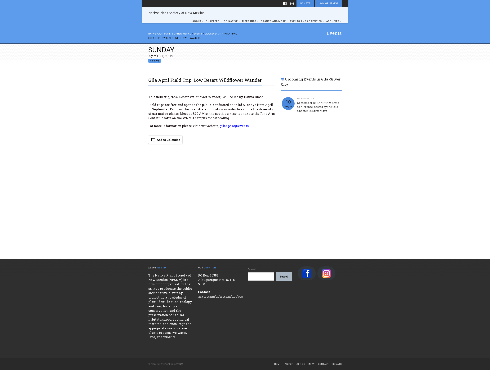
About (196, 21)
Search (252, 269)
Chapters (213, 21)
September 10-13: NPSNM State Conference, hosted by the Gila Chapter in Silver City (318, 107)
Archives (332, 21)
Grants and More (273, 21)
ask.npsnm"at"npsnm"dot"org (220, 296)
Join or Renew (328, 3)
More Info (249, 21)
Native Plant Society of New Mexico (176, 13)
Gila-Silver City (305, 98)
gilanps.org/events (234, 126)
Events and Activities (306, 21)
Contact (323, 363)
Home (277, 363)
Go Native (231, 21)
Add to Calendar (168, 140)
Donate (305, 3)
